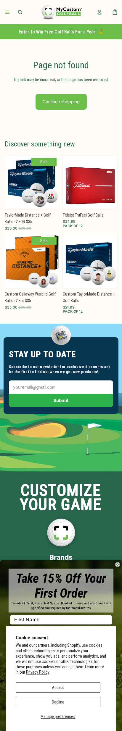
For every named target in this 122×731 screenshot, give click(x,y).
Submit (61, 400)
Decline (58, 702)
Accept (58, 687)
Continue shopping (61, 101)
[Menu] (7, 12)
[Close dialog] (117, 564)
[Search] (20, 12)
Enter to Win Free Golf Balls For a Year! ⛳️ (61, 32)
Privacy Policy (37, 672)
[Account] (99, 12)
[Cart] (114, 12)
